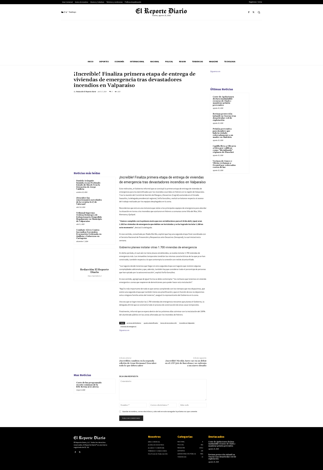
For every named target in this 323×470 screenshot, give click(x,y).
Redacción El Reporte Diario (86, 91)
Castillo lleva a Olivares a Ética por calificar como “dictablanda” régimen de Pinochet (224, 149)
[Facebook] (249, 12)
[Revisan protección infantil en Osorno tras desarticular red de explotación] (242, 116)
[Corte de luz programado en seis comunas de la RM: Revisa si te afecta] (108, 386)
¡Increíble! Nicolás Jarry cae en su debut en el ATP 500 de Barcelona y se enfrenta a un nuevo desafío (185, 363)
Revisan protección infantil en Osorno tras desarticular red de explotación (224, 117)
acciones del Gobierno (134, 323)
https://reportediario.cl (94, 276)
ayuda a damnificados (151, 323)
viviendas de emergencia (128, 327)
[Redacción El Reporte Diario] (94, 258)
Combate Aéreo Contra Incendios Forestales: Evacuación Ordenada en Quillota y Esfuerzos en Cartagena (88, 234)
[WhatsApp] (197, 91)
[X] (253, 12)
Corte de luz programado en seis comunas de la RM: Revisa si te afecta (89, 385)
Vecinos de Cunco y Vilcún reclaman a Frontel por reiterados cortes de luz (224, 164)
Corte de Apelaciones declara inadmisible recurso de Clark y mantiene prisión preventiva (223, 101)
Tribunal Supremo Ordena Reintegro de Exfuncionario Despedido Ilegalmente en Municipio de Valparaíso (89, 217)
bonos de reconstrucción (168, 323)
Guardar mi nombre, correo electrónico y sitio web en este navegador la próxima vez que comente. (159, 411)
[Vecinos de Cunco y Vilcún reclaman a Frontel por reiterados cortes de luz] (242, 164)
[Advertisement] (161, 39)
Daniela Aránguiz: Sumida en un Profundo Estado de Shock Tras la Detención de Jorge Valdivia (88, 185)
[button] (259, 12)
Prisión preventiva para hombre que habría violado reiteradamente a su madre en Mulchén (223, 133)
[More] (203, 91)
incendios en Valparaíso (186, 323)
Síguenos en (124, 330)
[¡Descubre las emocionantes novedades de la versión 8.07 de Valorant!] (108, 201)
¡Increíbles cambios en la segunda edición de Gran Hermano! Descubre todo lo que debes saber (137, 363)
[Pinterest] (192, 91)
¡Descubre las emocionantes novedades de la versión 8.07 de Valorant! (89, 201)
